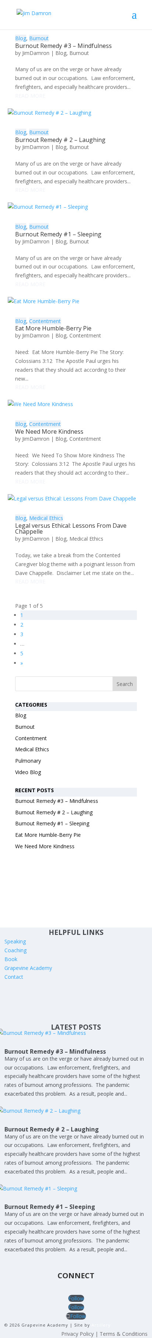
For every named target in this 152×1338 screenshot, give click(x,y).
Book (10, 959)
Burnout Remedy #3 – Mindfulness (63, 46)
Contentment (45, 321)
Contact (13, 976)
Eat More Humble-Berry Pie (53, 328)
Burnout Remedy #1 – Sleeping (58, 234)
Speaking (15, 941)
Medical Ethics (46, 517)
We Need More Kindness (49, 431)
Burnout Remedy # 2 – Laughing (60, 140)
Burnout (39, 38)
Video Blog (28, 772)
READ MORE (30, 95)
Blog (20, 38)
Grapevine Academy (28, 967)
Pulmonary (28, 760)
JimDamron (35, 52)
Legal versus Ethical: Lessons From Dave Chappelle (71, 528)
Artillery (101, 1325)
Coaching (15, 950)
